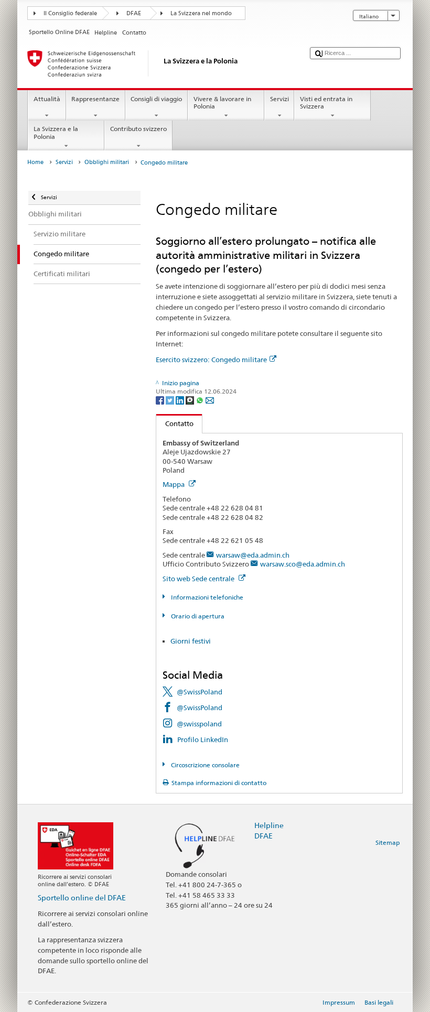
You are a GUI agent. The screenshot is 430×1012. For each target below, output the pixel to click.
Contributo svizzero (138, 129)
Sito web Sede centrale (199, 578)
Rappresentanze (95, 99)
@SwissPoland (199, 692)
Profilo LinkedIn (202, 739)
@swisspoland (199, 724)
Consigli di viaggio (156, 99)
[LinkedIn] (181, 400)
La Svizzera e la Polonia (56, 132)
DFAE (133, 13)
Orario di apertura (196, 616)
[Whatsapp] (201, 400)
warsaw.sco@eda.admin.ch (302, 564)
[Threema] (191, 400)
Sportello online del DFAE (82, 897)
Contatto (175, 423)
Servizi (279, 99)
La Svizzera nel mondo (201, 13)
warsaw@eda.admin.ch (252, 555)
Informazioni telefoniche (206, 597)
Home (35, 162)
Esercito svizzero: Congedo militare (211, 359)
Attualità (47, 99)
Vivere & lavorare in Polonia (222, 102)
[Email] (210, 400)
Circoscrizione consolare (204, 765)
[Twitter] (171, 400)
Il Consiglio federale (70, 13)
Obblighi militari (106, 162)
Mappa (174, 484)
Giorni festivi (190, 641)
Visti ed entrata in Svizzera (326, 102)
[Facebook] (161, 400)
